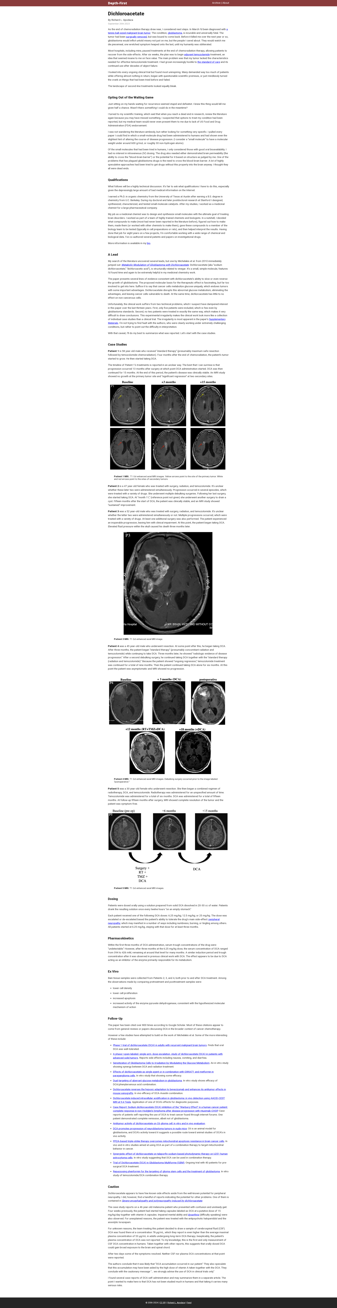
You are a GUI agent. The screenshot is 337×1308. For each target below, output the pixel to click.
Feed (189, 1302)
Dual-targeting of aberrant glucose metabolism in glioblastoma (147, 1080)
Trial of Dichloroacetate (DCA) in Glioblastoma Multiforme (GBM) (148, 1162)
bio (148, 243)
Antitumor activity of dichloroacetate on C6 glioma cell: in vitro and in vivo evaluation (159, 1123)
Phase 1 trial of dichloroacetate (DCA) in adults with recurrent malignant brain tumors (160, 1045)
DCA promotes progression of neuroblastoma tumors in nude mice (150, 1128)
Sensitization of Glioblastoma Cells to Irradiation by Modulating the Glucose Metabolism (161, 1062)
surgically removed (136, 36)
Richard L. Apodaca (176, 1302)
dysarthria (193, 1214)
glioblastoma (175, 32)
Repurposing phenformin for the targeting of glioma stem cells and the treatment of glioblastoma (166, 1171)
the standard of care (208, 62)
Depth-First (117, 3)
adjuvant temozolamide (197, 54)
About (225, 2)
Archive (216, 2)
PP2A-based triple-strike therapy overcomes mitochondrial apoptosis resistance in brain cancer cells (168, 1141)
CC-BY (163, 1302)
